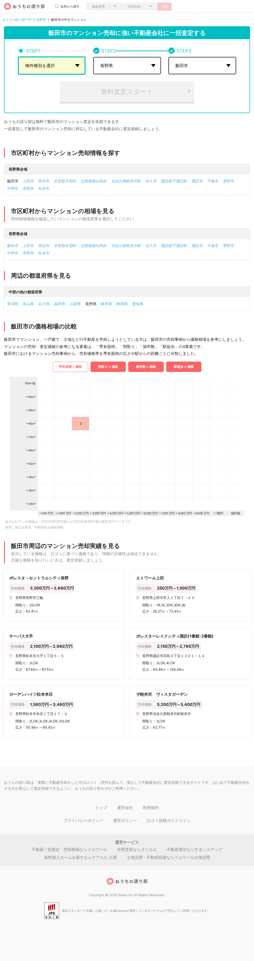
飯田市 (12, 245)
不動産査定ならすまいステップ (194, 849)
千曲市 (213, 181)
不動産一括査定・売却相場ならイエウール (69, 849)
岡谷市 (44, 181)
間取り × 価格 (108, 367)
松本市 (44, 188)
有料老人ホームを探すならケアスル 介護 (80, 857)
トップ (101, 807)
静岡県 (122, 303)
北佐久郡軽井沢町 (126, 181)
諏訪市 (197, 181)
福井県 (59, 303)
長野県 (41, 19)
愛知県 (137, 303)
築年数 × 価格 (146, 367)
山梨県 (75, 303)
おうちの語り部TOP (17, 19)
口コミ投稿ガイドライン (168, 820)
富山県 (28, 303)
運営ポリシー (125, 820)
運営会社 (125, 807)
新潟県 (12, 303)
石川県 (44, 303)
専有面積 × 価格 (70, 367)
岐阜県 (106, 303)
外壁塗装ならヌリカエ (137, 849)
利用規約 (151, 807)
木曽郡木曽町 (65, 181)
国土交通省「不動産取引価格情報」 (40, 527)
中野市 (12, 188)
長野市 (28, 188)
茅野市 (228, 181)
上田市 (28, 181)
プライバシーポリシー (83, 820)
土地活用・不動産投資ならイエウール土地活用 (168, 857)
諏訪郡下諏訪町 (174, 181)
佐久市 (151, 181)
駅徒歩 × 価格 (184, 367)
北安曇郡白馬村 (94, 181)
